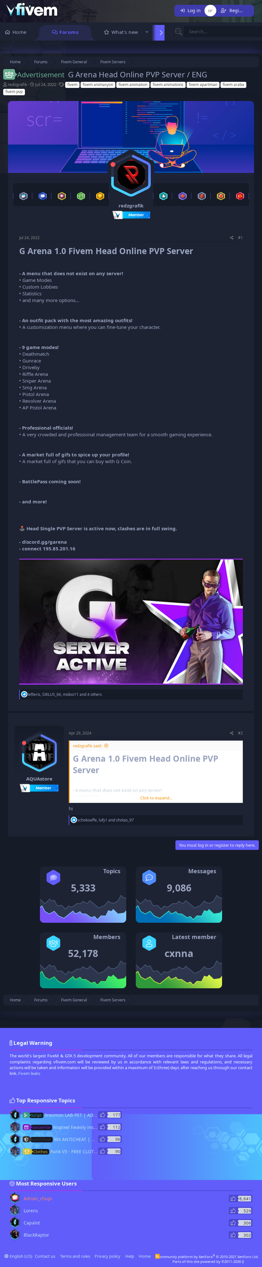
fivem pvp (14, 91)
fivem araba (233, 84)
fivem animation (133, 84)
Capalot (32, 1223)
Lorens (31, 1211)
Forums (68, 32)
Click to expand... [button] (156, 798)
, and (105, 820)
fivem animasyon (98, 84)
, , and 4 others (65, 694)
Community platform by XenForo (208, 1256)
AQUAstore (39, 778)
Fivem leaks (29, 1073)
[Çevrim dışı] (113, 164)
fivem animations (168, 84)
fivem (72, 84)
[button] (147, 33)
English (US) (20, 1256)
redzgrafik (17, 84)
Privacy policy (107, 1256)
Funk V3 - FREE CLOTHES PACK (73, 1151)
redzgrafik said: (87, 746)
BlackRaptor (36, 1235)
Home (19, 32)
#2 (240, 733)
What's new (125, 32)
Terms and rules (75, 1256)
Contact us (45, 1256)
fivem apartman (203, 84)
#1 (240, 237)
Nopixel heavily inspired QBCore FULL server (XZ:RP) (98, 1127)
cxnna (179, 953)
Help (129, 1256)
